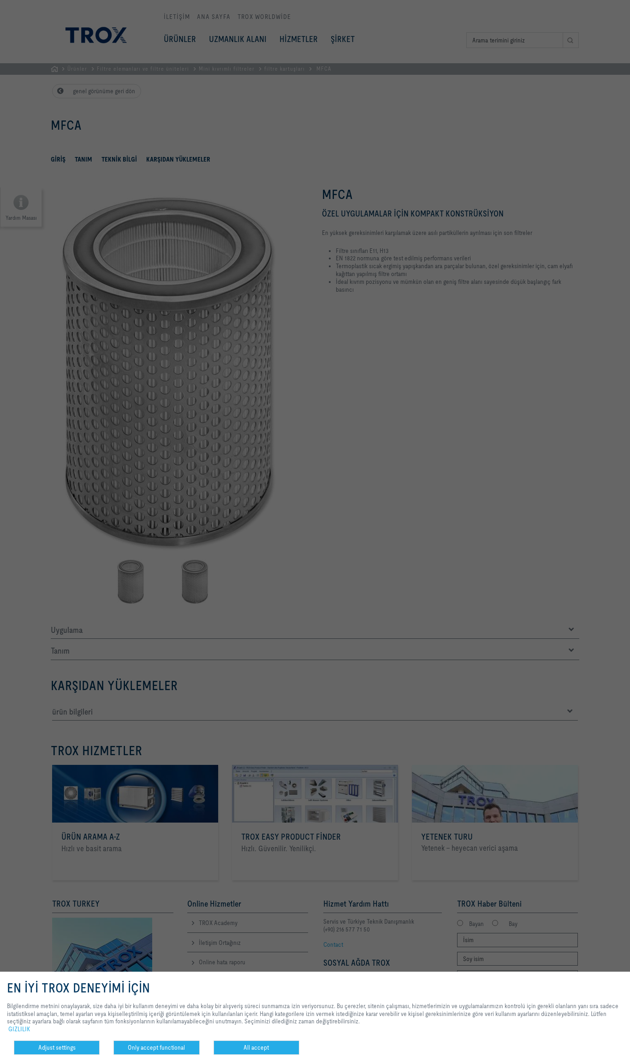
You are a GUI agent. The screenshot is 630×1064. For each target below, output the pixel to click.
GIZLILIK (19, 1029)
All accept (256, 1047)
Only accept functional (156, 1047)
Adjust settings (57, 1047)
